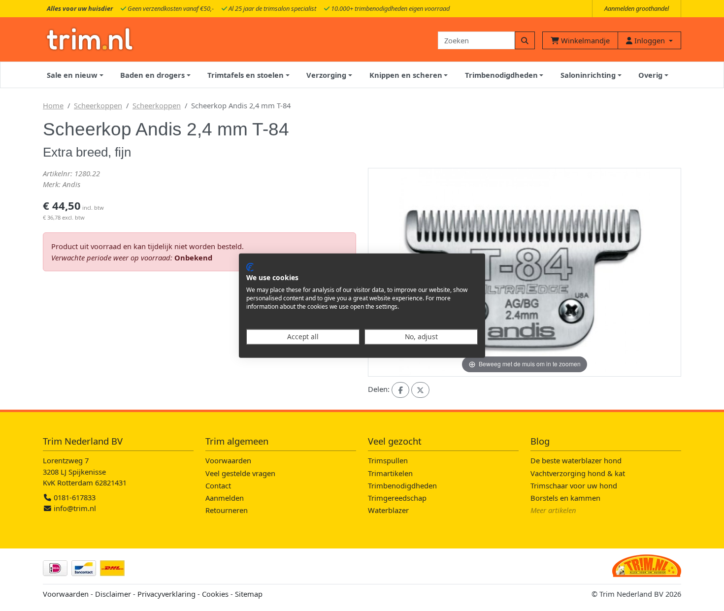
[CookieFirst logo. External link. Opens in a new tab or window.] (250, 266)
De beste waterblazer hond (576, 460)
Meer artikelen (553, 510)
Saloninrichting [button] (588, 75)
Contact (218, 485)
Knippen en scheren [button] (405, 75)
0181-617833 (74, 497)
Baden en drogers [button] (152, 75)
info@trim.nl (75, 508)
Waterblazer (388, 510)
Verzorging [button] (326, 75)
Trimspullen (388, 460)
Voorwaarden (228, 460)
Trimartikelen (390, 473)
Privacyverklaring (166, 594)
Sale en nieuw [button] (72, 75)
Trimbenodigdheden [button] (501, 75)
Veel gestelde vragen (240, 473)
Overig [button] (650, 75)
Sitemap (249, 594)
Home (53, 105)
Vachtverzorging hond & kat (577, 473)
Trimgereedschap (397, 498)
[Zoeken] (525, 40)
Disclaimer (113, 594)
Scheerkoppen (98, 105)
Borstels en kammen (565, 498)
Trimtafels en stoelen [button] (245, 75)
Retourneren (226, 510)
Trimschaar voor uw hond (573, 485)
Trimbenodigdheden (402, 485)
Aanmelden (224, 498)
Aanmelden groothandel (636, 8)
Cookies (215, 594)
